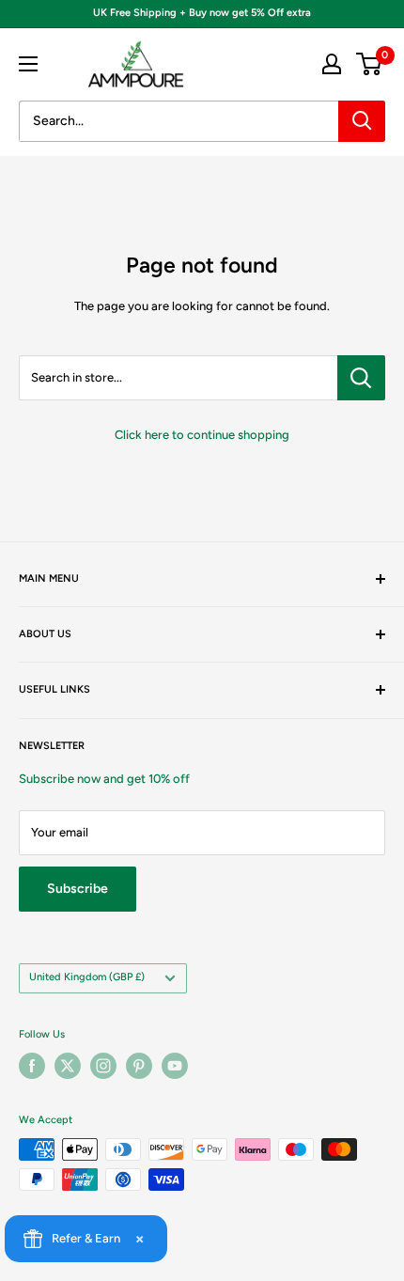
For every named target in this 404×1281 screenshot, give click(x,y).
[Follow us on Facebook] (32, 1066)
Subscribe (77, 889)
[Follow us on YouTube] (175, 1066)
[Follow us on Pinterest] (139, 1066)
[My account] (331, 64)
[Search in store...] (361, 377)
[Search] (361, 121)
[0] (369, 64)
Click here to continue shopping (202, 435)
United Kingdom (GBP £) (87, 977)
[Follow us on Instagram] (103, 1066)
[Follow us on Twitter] (67, 1066)
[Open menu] (28, 63)
